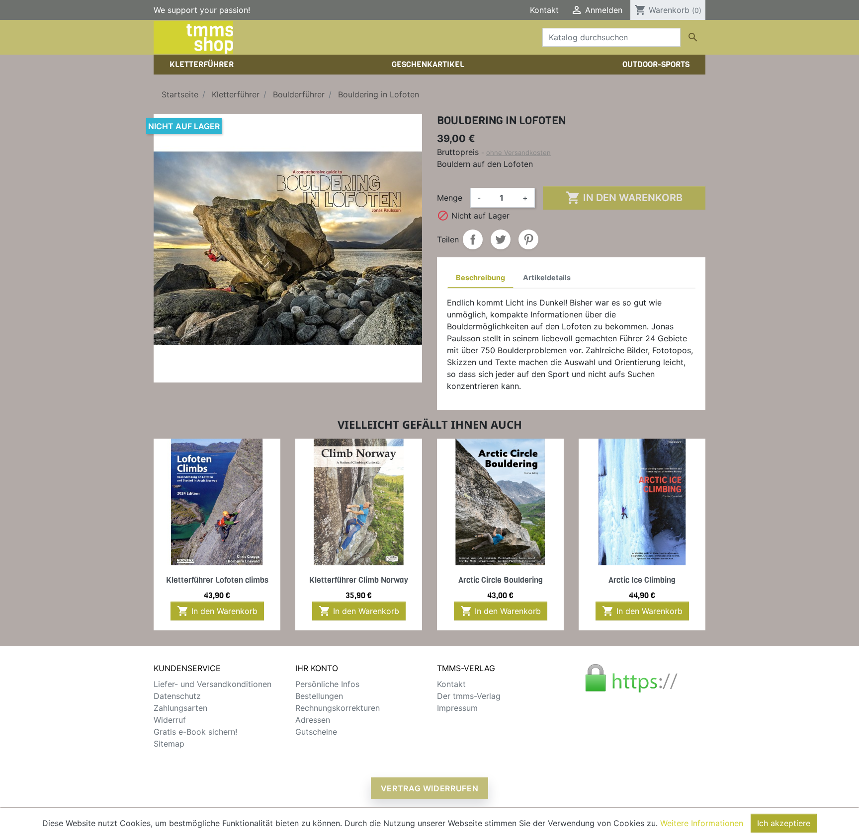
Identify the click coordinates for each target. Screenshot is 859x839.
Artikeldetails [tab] (547, 277)
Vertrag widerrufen (430, 788)
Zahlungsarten (180, 708)
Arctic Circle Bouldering (500, 580)
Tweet (501, 239)
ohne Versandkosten (518, 152)
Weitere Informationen (701, 823)
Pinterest (528, 239)
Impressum (457, 708)
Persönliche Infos (327, 684)
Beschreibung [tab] (480, 277)
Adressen (312, 720)
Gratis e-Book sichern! (195, 732)
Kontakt (544, 10)
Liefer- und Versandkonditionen (212, 684)
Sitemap (169, 744)
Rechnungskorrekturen (337, 708)
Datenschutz (177, 696)
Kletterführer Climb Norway (358, 580)
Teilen (473, 239)
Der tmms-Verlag (469, 696)
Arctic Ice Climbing (642, 580)
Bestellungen (319, 696)
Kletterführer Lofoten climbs (217, 580)
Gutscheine (316, 732)
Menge (449, 198)
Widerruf (170, 720)
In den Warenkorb (624, 197)
